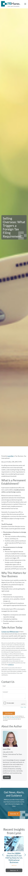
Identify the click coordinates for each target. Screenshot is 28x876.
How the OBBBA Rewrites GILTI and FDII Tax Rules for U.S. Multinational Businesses (14, 857)
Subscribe (13, 814)
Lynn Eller (11, 456)
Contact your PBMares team (10, 631)
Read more (13, 870)
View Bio (6, 777)
